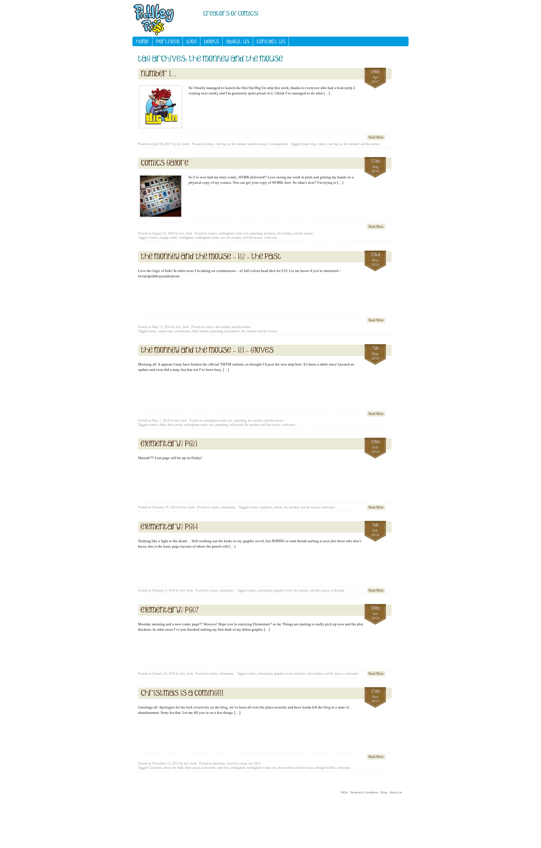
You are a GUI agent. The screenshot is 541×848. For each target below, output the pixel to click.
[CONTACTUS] (271, 41)
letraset (204, 331)
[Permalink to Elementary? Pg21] (169, 444)
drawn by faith (173, 768)
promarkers (232, 331)
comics (209, 144)
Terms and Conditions (364, 792)
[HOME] (142, 41)
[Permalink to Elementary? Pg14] (169, 527)
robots (278, 507)
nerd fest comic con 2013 (243, 763)
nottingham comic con (233, 233)
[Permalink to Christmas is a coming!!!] (182, 693)
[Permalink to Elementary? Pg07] (170, 610)
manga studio (168, 238)
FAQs (344, 792)
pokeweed (236, 425)
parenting (256, 233)
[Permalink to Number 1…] (159, 74)
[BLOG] (191, 41)
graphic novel (283, 590)
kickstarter (209, 768)
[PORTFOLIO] (167, 41)
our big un (223, 144)
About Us (396, 792)
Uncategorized (278, 144)
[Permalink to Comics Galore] (165, 163)
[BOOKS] (211, 41)
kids (195, 331)
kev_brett (183, 144)
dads (162, 425)
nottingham (186, 238)
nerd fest (223, 768)
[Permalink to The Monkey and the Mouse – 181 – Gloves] (207, 350)
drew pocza (175, 425)
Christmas (155, 768)
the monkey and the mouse (249, 144)
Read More (376, 137)
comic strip (308, 144)
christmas (218, 763)
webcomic (270, 238)
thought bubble (325, 768)
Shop (383, 792)
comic (152, 331)
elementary (228, 507)
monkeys (266, 507)
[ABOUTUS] (238, 41)
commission (182, 331)
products (270, 233)
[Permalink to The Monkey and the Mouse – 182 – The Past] (211, 257)
